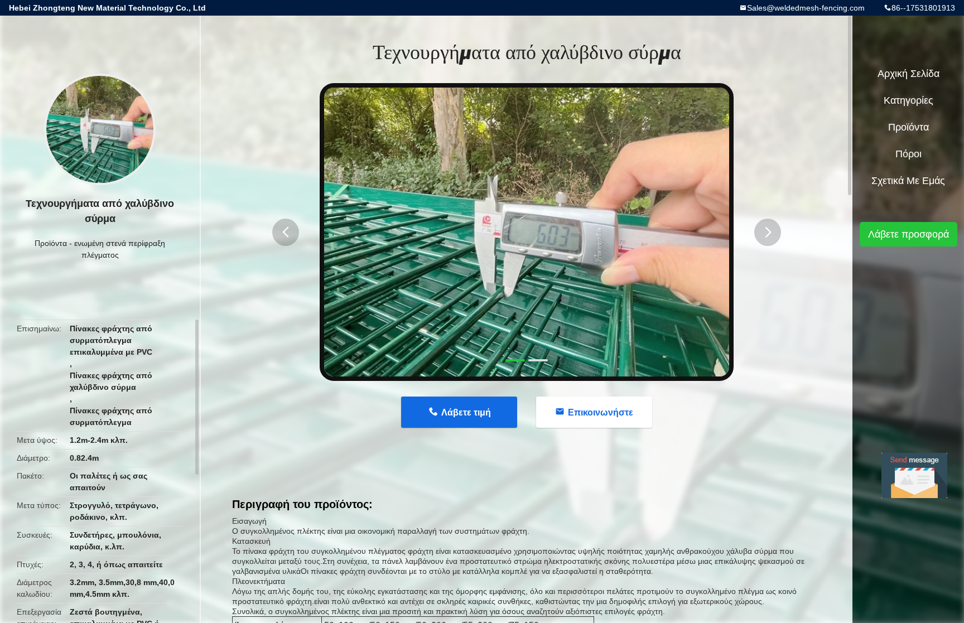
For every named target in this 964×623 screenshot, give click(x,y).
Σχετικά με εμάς (908, 180)
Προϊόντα (51, 243)
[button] (285, 232)
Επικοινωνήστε (600, 412)
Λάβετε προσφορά (908, 234)
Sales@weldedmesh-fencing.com (806, 7)
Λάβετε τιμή (466, 412)
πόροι (908, 154)
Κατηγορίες (908, 100)
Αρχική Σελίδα (908, 73)
